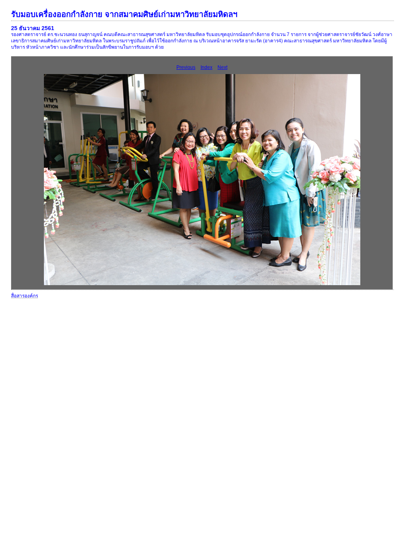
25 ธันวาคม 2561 (32, 28)
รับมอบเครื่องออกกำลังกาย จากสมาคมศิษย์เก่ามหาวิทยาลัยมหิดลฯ (124, 14)
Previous (185, 67)
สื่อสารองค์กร (24, 296)
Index (206, 67)
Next (222, 67)
